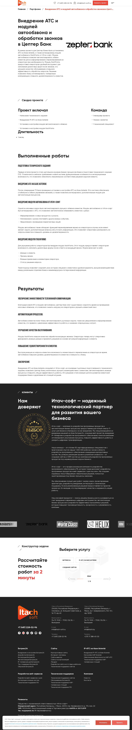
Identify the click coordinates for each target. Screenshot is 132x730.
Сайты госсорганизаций (60, 660)
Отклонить (103, 723)
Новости (87, 678)
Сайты (54, 648)
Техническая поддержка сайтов (63, 666)
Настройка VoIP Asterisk (93, 655)
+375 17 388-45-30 (91, 636)
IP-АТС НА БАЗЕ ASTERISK (87, 560)
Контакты (87, 680)
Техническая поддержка (62, 674)
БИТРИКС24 (67, 560)
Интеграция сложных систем (28, 680)
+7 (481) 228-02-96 (64, 3)
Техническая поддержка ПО (28, 682)
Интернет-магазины (58, 655)
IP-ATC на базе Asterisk (95, 648)
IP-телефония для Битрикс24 (28, 662)
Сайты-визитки (56, 657)
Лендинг (54, 662)
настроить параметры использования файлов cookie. (71, 726)
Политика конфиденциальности (30, 715)
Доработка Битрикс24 (26, 655)
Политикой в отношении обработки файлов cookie (23, 723)
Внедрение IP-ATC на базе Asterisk (97, 653)
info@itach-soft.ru (84, 3)
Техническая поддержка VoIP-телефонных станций (95, 661)
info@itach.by (89, 629)
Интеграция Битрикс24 (26, 657)
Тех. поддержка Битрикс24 (28, 664)
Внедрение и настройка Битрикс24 (31, 653)
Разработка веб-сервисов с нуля (30, 678)
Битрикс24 (23, 648)
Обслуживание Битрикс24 (60, 680)
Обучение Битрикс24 (26, 666)
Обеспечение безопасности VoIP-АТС (98, 657)
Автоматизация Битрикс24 (27, 660)
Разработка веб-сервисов (30, 674)
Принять (120, 723)
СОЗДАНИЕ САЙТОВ (69, 567)
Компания (88, 674)
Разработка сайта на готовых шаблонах (66, 664)
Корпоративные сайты (59, 653)
